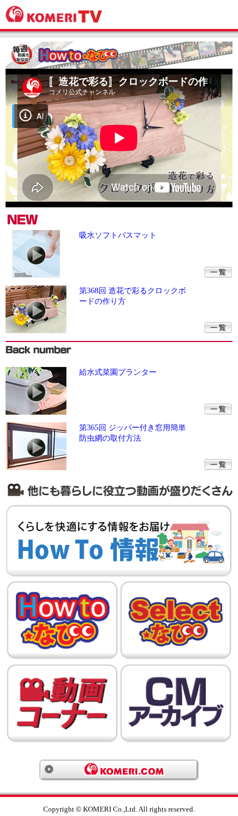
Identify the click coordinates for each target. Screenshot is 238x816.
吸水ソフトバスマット (118, 235)
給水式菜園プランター (118, 372)
